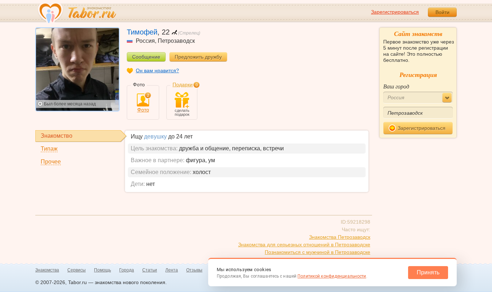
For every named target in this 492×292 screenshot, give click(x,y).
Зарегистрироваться (395, 12)
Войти (442, 12)
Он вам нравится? (157, 70)
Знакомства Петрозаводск (339, 237)
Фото (143, 103)
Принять (428, 272)
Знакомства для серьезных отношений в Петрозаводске (304, 244)
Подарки (183, 84)
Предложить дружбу (198, 57)
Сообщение (146, 57)
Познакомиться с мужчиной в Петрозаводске (317, 252)
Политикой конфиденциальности (332, 276)
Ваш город (396, 86)
